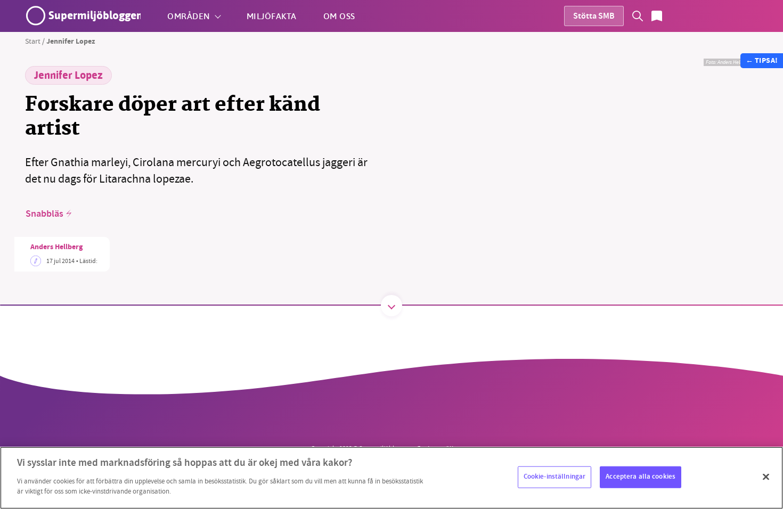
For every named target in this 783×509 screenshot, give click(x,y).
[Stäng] (766, 476)
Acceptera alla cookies (640, 476)
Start (32, 41)
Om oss (339, 15)
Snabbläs (44, 214)
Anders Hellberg (56, 247)
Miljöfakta (272, 15)
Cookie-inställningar (555, 476)
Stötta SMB (594, 16)
